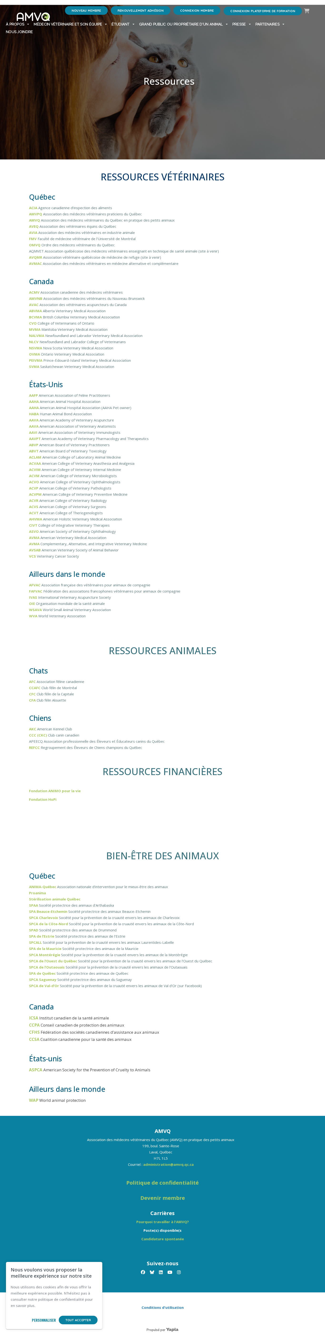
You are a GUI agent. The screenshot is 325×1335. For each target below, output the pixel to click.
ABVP (34, 444)
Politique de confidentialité (162, 1182)
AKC (33, 729)
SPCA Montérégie (44, 954)
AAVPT (35, 438)
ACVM (34, 475)
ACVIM (35, 469)
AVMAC (36, 263)
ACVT (34, 512)
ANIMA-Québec (42, 886)
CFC (33, 694)
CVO (33, 323)
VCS (33, 556)
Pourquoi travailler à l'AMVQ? (162, 1221)
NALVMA (37, 335)
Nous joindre (19, 32)
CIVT (33, 525)
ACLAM (35, 457)
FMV (33, 238)
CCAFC (35, 687)
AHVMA (36, 519)
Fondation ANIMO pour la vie (55, 790)
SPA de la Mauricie (45, 948)
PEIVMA (36, 360)
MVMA (35, 329)
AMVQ (35, 220)
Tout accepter (78, 1320)
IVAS (33, 597)
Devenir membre (162, 1197)
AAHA (34, 401)
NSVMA (36, 348)
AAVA (34, 420)
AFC (33, 681)
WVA (33, 615)
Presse (239, 24)
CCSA (34, 1039)
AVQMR (36, 257)
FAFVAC (36, 591)
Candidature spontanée (162, 1238)
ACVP (34, 488)
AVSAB (35, 550)
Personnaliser (44, 1320)
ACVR (34, 500)
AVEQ (34, 226)
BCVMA (36, 317)
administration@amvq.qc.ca (168, 1164)
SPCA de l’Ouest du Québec (53, 961)
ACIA (33, 207)
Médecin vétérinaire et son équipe (68, 24)
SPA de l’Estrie (41, 936)
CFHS (35, 1032)
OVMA (35, 354)
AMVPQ (36, 214)
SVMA (34, 366)
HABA (34, 413)
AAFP (34, 395)
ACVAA (35, 463)
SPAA (34, 905)
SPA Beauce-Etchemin (48, 911)
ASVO (34, 531)
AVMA (34, 537)
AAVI (33, 432)
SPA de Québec (42, 973)
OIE (32, 603)
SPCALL (36, 942)
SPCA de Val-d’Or (44, 985)
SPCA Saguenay (42, 979)
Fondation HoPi (42, 799)
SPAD (34, 930)
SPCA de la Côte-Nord (48, 923)
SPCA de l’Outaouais (47, 967)
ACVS (34, 506)
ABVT (34, 451)
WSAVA (36, 609)
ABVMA (36, 310)
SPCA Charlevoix (43, 917)
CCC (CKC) (38, 735)
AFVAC (35, 585)
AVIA (33, 232)
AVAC (34, 304)
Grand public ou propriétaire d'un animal (181, 24)
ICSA (34, 1018)
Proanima (37, 892)
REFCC (35, 747)
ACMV (34, 292)
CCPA (35, 1025)
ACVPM (36, 494)
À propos (15, 24)
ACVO (34, 482)
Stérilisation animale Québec (54, 899)
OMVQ (35, 244)
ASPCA (36, 1070)
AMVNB (36, 298)
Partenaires (268, 24)
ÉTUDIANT (120, 24)
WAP (34, 1100)
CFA (33, 700)
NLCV (34, 341)
